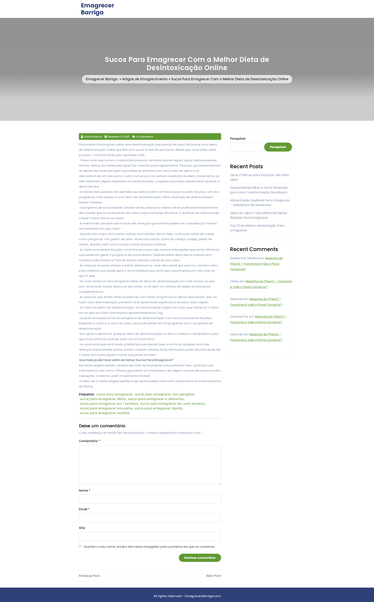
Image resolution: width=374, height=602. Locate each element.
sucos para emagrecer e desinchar (156, 399)
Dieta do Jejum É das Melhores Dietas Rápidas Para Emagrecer (258, 215)
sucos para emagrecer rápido (158, 408)
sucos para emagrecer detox (103, 399)
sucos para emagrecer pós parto (106, 408)
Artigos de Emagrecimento (145, 79)
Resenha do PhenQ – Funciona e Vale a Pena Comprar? (256, 264)
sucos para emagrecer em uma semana (172, 403)
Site (82, 528)
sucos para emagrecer (114, 394)
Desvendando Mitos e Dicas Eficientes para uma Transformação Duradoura (259, 190)
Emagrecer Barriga (97, 9)
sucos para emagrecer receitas (105, 413)
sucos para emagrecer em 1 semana (109, 403)
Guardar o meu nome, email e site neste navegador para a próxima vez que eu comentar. (149, 547)
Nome (84, 490)
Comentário (89, 441)
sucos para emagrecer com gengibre (164, 394)
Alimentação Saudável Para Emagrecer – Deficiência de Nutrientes (260, 202)
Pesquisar (238, 138)
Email (84, 509)
